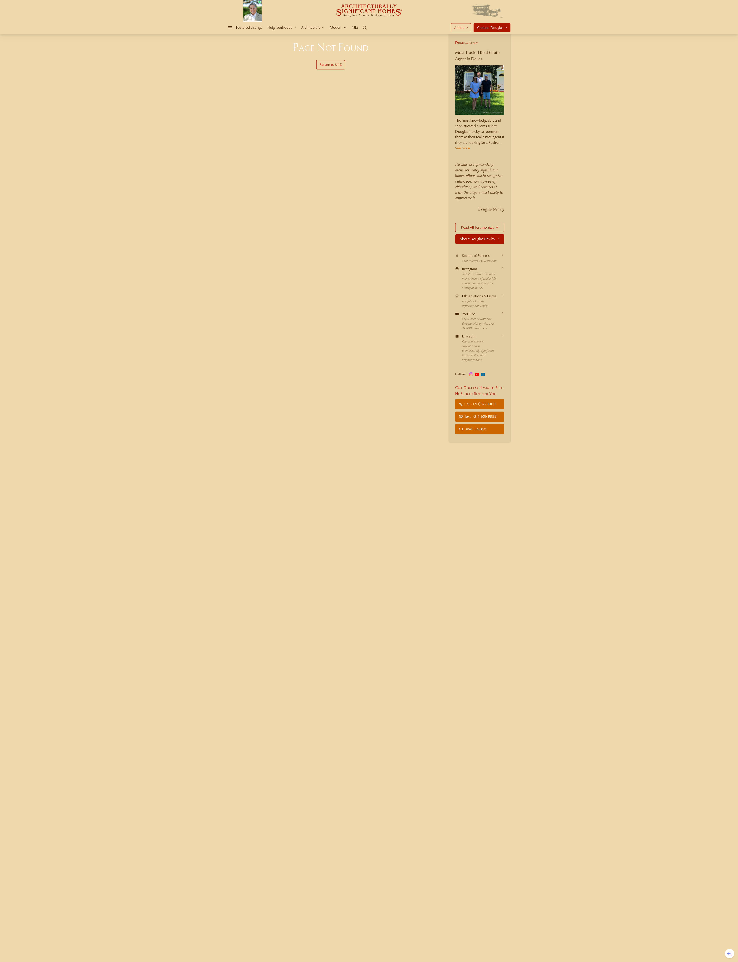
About (459, 27)
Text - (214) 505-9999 (480, 416)
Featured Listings (249, 27)
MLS (355, 27)
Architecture (311, 27)
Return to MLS (331, 64)
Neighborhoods (279, 27)
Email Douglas (475, 429)
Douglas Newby (466, 42)
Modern (336, 27)
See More (462, 148)
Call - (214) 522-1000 (480, 404)
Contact (490, 27)
